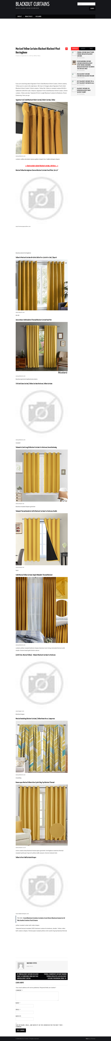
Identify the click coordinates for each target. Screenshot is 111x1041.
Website (18, 1016)
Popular (75, 48)
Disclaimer (38, 16)
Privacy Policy (28, 16)
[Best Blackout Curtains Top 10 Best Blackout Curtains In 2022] (74, 82)
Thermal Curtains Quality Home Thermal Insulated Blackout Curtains (85, 54)
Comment (19, 990)
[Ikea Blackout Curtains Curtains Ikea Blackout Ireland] (74, 75)
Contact (19, 16)
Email (18, 1009)
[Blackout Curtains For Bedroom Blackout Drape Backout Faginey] (74, 90)
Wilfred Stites (37, 55)
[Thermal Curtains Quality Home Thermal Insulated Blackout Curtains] (74, 53)
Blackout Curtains (32, 4)
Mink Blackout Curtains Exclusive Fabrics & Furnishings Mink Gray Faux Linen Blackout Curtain (27, 976)
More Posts (30, 966)
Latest (83, 48)
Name (18, 1003)
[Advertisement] (55, 33)
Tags (91, 48)
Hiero (87, 1038)
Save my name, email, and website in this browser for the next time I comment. (39, 1026)
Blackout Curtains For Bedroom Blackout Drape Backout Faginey (84, 90)
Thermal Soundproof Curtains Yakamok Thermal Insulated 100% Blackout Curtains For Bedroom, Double (55, 976)
